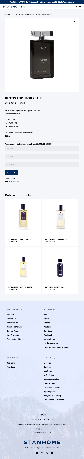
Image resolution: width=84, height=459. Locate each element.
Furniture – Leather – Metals (56, 347)
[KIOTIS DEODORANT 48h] (60, 265)
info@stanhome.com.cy (42, 437)
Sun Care (47, 367)
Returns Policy (13, 331)
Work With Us (12, 323)
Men (33, 14)
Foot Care (11, 367)
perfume (16, 181)
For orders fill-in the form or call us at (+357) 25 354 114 (28, 144)
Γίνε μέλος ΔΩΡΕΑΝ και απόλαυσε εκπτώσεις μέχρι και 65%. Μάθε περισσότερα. (42, 2)
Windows (47, 327)
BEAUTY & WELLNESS (20, 14)
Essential (47, 363)
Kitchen (47, 323)
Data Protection (13, 335)
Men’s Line (48, 371)
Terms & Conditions (15, 339)
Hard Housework (51, 343)
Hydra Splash (49, 391)
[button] (80, 7)
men (10, 181)
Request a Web (55, 448)
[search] (76, 7)
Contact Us (11, 319)
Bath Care (48, 331)
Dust (45, 314)
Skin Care (11, 363)
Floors (46, 319)
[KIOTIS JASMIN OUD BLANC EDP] (23, 265)
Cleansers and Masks (53, 387)
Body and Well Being (52, 396)
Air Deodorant (50, 339)
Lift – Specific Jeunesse (54, 400)
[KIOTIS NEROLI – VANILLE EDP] (60, 217)
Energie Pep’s (49, 383)
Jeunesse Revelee (51, 379)
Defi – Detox (49, 375)
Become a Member (14, 327)
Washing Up (48, 335)
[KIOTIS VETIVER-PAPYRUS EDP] (23, 217)
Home (7, 14)
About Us (10, 314)
